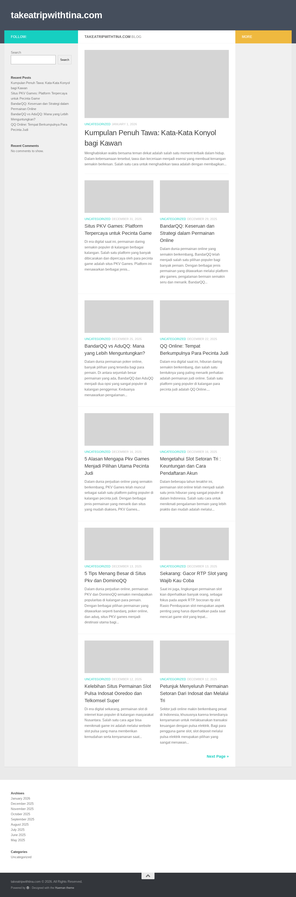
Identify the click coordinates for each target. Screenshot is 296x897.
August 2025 (20, 824)
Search (16, 52)
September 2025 (22, 819)
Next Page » (218, 756)
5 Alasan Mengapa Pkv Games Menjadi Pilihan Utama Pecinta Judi (117, 466)
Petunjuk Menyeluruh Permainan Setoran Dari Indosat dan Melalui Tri (194, 693)
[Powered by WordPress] (27, 887)
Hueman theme (64, 887)
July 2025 (17, 829)
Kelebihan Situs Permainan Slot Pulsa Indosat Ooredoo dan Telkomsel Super (118, 693)
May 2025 (18, 840)
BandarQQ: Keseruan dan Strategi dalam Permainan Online (187, 233)
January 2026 (20, 798)
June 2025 (18, 835)
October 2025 (20, 814)
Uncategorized (98, 124)
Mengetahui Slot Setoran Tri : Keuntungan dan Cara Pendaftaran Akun (190, 466)
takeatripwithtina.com (56, 15)
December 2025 (22, 803)
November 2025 (22, 809)
